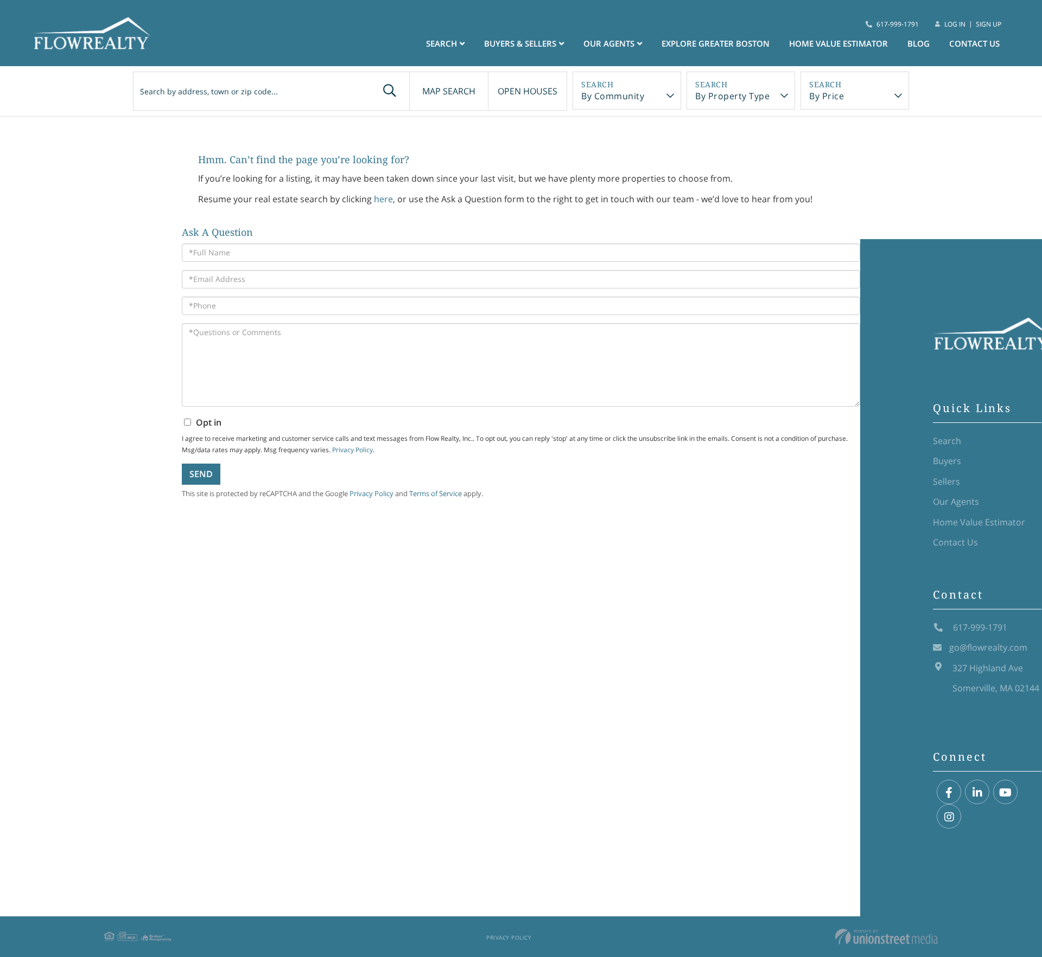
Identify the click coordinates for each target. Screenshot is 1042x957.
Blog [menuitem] (918, 43)
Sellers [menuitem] (946, 481)
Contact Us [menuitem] (974, 43)
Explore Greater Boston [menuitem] (716, 43)
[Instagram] (949, 817)
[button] (389, 91)
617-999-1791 (897, 24)
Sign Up (988, 24)
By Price (826, 96)
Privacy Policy (508, 937)
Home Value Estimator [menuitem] (838, 43)
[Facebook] (949, 792)
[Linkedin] (977, 792)
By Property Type (732, 96)
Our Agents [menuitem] (608, 43)
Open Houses (527, 91)
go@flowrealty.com (988, 647)
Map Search (448, 91)
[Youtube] (1005, 792)
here (383, 199)
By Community (612, 96)
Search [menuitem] (441, 43)
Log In (954, 24)
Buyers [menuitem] (947, 461)
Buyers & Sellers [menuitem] (520, 43)
